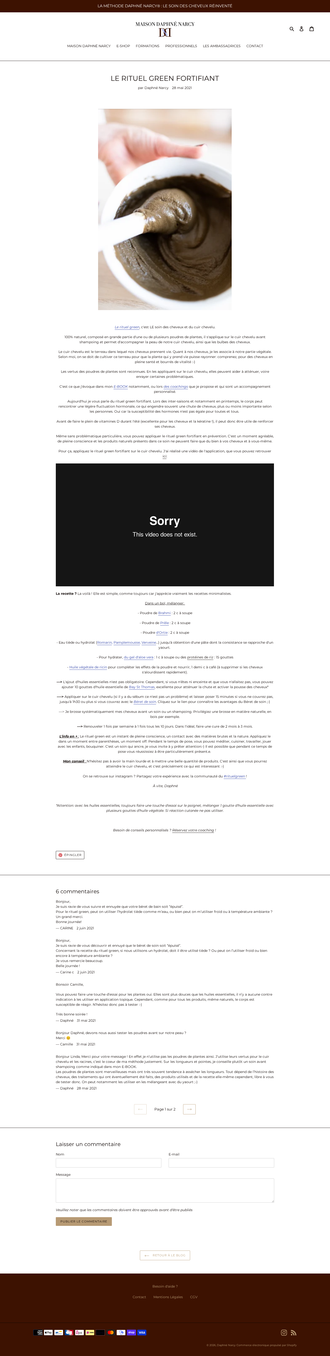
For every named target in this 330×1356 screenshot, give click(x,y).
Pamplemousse (127, 642)
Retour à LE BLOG (169, 1255)
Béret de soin (145, 702)
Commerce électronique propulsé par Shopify (267, 1345)
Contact (139, 1297)
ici (164, 456)
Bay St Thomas (142, 687)
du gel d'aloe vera (138, 657)
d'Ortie (162, 632)
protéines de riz (200, 657)
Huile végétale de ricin (88, 667)
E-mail (174, 1154)
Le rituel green (127, 327)
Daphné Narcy (226, 1345)
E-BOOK (121, 386)
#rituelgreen (235, 776)
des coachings (176, 386)
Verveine (149, 642)
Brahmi (164, 613)
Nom (60, 1154)
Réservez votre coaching (193, 830)
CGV (194, 1297)
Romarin (104, 642)
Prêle (164, 623)
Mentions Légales (168, 1297)
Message (63, 1174)
